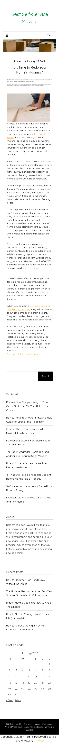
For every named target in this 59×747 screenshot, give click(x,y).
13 (36, 676)
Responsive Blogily (33, 726)
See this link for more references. (24, 354)
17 (16, 682)
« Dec (9, 700)
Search (45, 376)
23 (9, 689)
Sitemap (40, 741)
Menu (50, 35)
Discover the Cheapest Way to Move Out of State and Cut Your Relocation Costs (27, 406)
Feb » (18, 700)
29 (49, 689)
